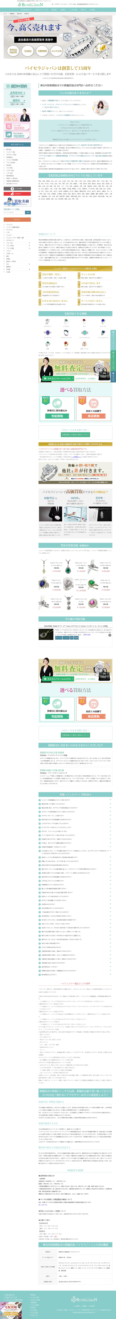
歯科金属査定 (10, 175)
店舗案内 (62, 9)
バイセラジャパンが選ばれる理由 (13, 1299)
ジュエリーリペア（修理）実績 (15, 237)
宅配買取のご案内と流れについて (75, 434)
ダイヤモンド (10, 240)
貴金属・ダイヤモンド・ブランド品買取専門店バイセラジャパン (82, 1310)
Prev (41, 635)
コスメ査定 (9, 167)
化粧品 (8, 258)
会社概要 (92, 9)
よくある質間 (73, 9)
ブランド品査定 (10, 162)
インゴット (9, 224)
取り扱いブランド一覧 (41, 9)
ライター (8, 251)
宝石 (72, 637)
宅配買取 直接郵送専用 (12, 181)
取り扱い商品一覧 (26, 9)
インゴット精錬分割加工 (13, 227)
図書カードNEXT (11, 261)
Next (109, 635)
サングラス (9, 229)
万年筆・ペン (10, 253)
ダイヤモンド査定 (11, 154)
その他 (8, 272)
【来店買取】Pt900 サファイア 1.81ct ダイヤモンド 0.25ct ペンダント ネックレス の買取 (75, 626)
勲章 (7, 256)
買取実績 (54, 9)
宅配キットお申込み (11, 178)
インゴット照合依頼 (11, 160)
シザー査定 (9, 173)
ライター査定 (10, 170)
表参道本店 (16, 92)
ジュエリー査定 (10, 152)
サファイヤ (59, 637)
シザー (8, 232)
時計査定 (8, 165)
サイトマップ (34, 1315)
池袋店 (16, 100)
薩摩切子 (8, 266)
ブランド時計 (10, 245)
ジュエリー (66, 637)
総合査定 (8, 149)
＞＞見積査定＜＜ (76, 456)
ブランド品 (9, 243)
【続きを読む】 (87, 634)
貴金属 (76, 637)
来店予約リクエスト (11, 183)
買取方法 (83, 9)
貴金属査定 (9, 157)
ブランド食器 (10, 248)
